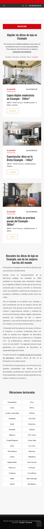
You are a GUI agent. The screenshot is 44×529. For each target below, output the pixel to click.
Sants (12, 446)
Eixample (23, 57)
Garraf (12, 484)
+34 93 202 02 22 (35, 5)
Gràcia (12, 457)
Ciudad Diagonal (12, 440)
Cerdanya (12, 473)
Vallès (12, 478)
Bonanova (31, 424)
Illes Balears (32, 484)
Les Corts (31, 446)
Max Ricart (8, 57)
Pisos (32, 402)
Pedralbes (12, 418)
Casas (12, 408)
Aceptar (22, 522)
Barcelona (16, 57)
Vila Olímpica (12, 451)
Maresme (32, 451)
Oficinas (32, 413)
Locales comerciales (12, 413)
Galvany (32, 429)
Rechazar (29, 522)
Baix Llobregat (32, 478)
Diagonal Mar (12, 462)
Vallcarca (12, 435)
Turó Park (31, 418)
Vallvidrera (32, 457)
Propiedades (12, 402)
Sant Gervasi (31, 462)
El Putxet (32, 468)
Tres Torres (32, 435)
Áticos (29, 57)
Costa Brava (32, 473)
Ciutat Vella (32, 440)
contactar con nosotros (22, 52)
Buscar (22, 26)
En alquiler (35, 57)
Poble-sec (12, 468)
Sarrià (12, 424)
